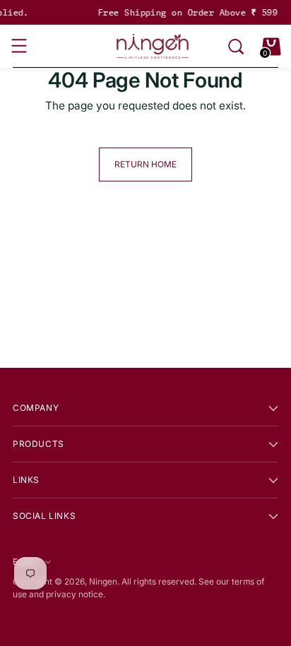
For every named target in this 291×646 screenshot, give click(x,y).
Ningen (103, 581)
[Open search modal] (236, 46)
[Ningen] (152, 46)
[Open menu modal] (20, 46)
